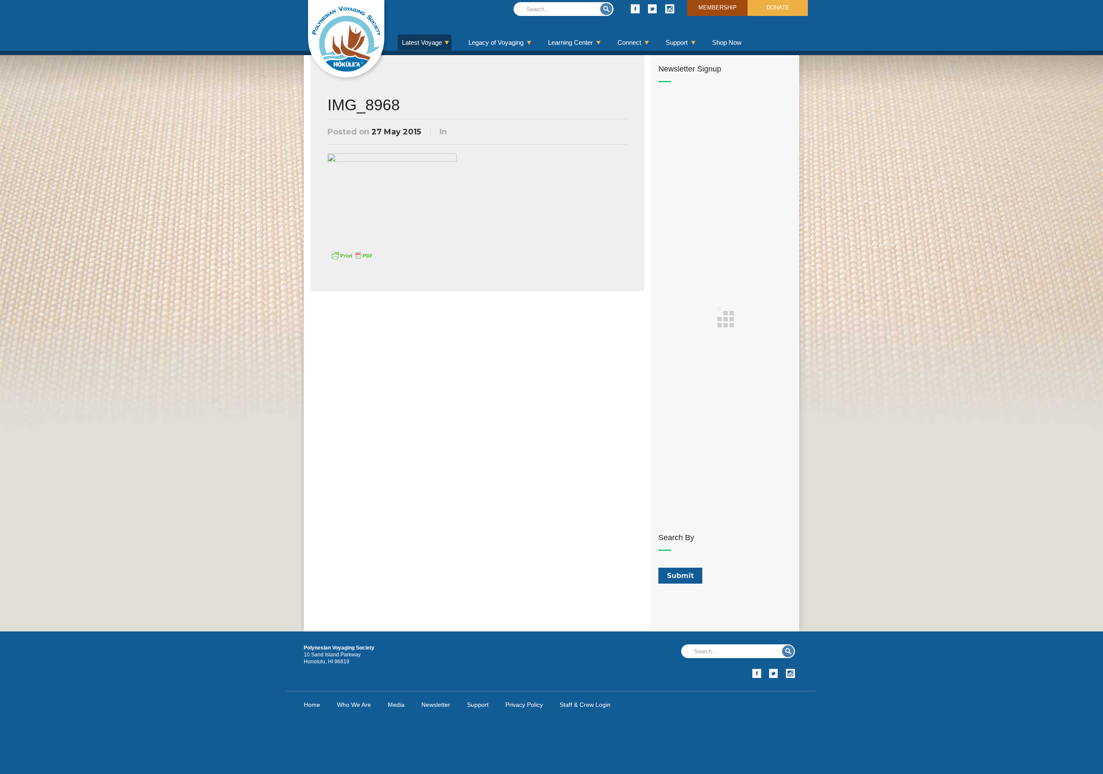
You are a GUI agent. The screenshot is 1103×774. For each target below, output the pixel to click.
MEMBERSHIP (717, 7)
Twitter (652, 8)
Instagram (669, 8)
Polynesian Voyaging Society (346, 39)
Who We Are (354, 704)
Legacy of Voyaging (495, 42)
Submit (606, 9)
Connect (629, 42)
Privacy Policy (524, 704)
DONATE (777, 7)
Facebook (635, 8)
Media (396, 704)
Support (677, 42)
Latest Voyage (422, 42)
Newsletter (435, 704)
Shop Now (727, 42)
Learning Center (570, 42)
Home (312, 704)
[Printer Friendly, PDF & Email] (351, 255)
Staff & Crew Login (585, 704)
